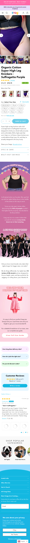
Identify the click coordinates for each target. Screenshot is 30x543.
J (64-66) (20, 112)
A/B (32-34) (5, 105)
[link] (23, 13)
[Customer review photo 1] (6, 426)
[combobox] (22, 541)
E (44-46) (5, 109)
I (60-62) (13, 112)
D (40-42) (22, 106)
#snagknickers (17, 144)
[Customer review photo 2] (15, 426)
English (23, 541)
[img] (6, 399)
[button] (3, 13)
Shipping (9, 85)
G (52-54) (20, 109)
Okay (14, 530)
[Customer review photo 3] (24, 426)
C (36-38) (14, 106)
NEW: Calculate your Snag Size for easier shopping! (15, 7)
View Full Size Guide (15, 335)
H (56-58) (5, 112)
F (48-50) (13, 109)
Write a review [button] (15, 386)
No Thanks (14, 534)
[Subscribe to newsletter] (27, 506)
